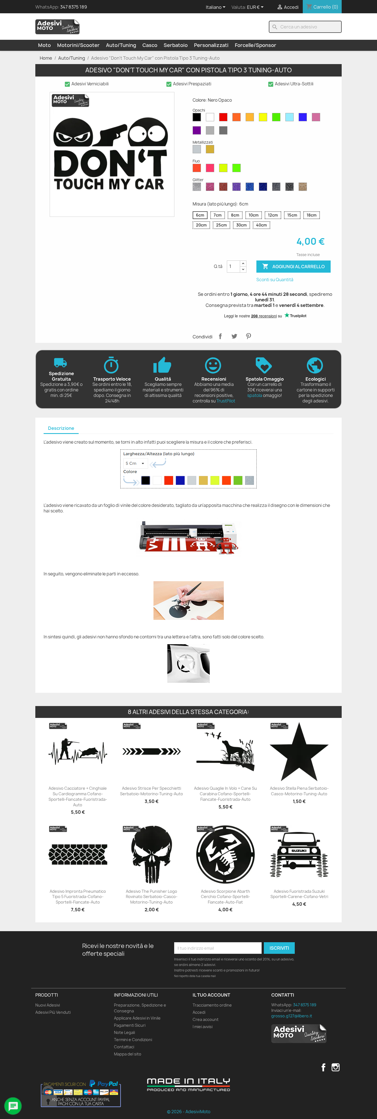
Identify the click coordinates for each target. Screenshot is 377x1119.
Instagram (335, 1067)
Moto (44, 45)
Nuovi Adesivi (47, 1005)
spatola (254, 395)
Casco (149, 45)
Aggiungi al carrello (293, 266)
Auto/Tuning (121, 45)
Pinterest (248, 336)
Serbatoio (176, 45)
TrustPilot (225, 401)
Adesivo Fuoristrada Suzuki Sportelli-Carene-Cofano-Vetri (299, 894)
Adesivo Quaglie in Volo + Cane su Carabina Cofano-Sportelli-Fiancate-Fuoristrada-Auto (225, 794)
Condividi (220, 336)
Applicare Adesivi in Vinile (137, 1018)
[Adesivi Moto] (57, 26)
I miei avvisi (203, 1026)
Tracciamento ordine (212, 1005)
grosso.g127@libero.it (291, 1015)
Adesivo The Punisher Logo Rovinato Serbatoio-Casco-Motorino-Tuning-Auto (151, 897)
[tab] (61, 428)
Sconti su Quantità (274, 280)
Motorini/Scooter (78, 45)
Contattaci (124, 1046)
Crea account (206, 1019)
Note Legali (124, 1032)
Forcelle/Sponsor (255, 45)
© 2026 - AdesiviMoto (188, 1112)
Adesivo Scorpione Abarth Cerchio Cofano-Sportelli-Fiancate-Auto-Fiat (225, 897)
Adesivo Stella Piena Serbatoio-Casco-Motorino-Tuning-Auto (299, 791)
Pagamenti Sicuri (129, 1025)
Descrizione (61, 428)
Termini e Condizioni (133, 1039)
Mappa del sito (127, 1054)
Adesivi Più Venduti (53, 1012)
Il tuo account (211, 995)
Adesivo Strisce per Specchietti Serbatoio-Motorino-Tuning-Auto (151, 791)
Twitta (234, 336)
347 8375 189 (73, 7)
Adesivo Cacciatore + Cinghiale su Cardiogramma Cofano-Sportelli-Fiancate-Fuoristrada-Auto (78, 796)
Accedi (199, 1012)
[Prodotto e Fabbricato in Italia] (188, 1085)
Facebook (323, 1067)
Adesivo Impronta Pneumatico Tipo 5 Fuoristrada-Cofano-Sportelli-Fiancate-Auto (78, 897)
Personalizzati (211, 45)
